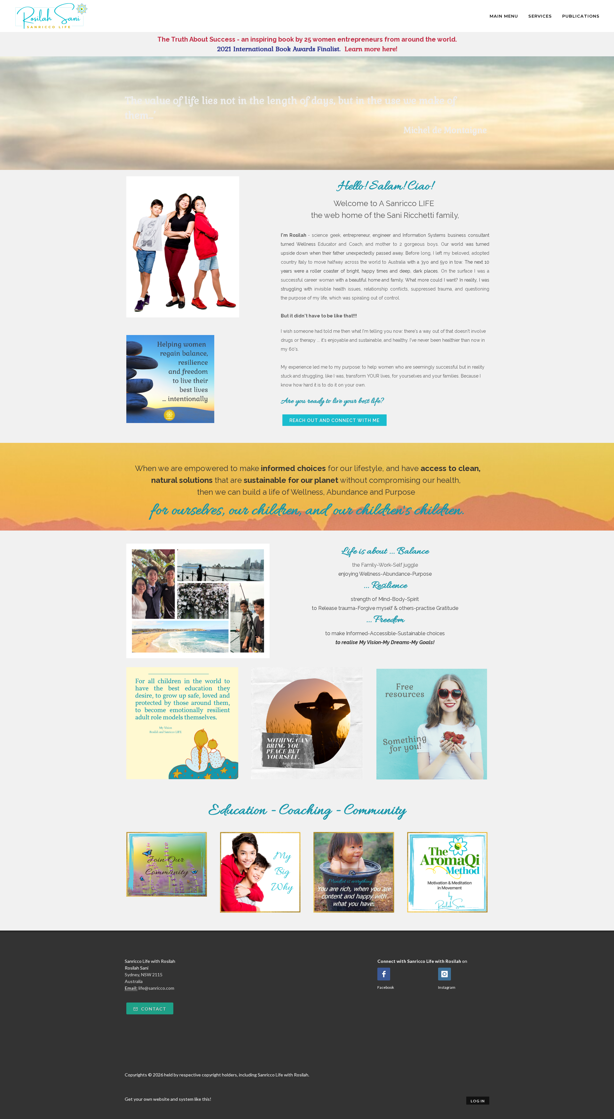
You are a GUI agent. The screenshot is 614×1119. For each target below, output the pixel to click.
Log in (478, 1101)
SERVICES (540, 16)
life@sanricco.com (156, 988)
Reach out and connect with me (334, 420)
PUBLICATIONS (581, 16)
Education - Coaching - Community (307, 811)
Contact (153, 1008)
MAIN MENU (504, 16)
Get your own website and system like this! (168, 1099)
